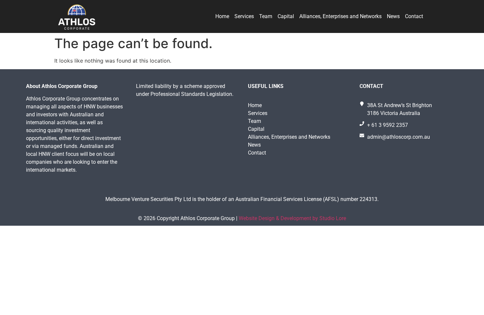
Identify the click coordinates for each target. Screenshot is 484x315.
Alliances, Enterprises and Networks (340, 16)
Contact (414, 16)
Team (265, 16)
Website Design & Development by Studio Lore (292, 218)
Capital (286, 16)
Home (222, 16)
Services (244, 16)
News (393, 16)
